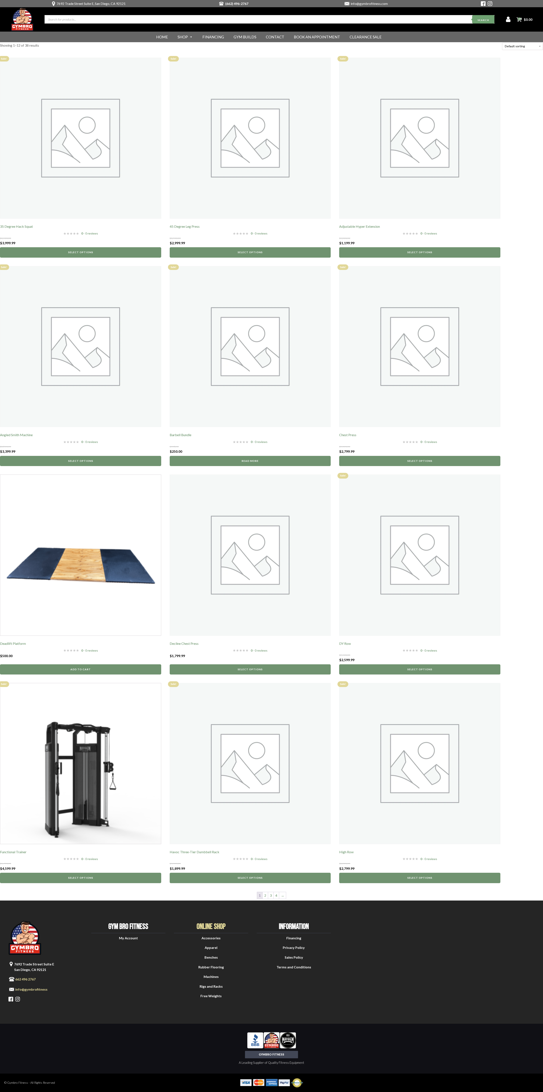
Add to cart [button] (80, 669)
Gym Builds (245, 37)
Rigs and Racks (211, 986)
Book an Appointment (317, 37)
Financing (213, 37)
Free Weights (211, 996)
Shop (183, 37)
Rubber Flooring (211, 967)
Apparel (211, 947)
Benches (211, 957)
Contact (275, 37)
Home (162, 37)
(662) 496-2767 (236, 3)
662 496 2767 (25, 979)
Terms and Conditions (294, 967)
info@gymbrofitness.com (369, 3)
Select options (80, 252)
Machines (211, 977)
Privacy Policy (294, 947)
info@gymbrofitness (31, 989)
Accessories (211, 938)
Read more (250, 460)
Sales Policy (294, 957)
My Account (128, 938)
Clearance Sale (366, 37)
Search (483, 20)
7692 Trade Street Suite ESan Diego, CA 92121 (34, 967)
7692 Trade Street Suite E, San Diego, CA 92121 (91, 3)
